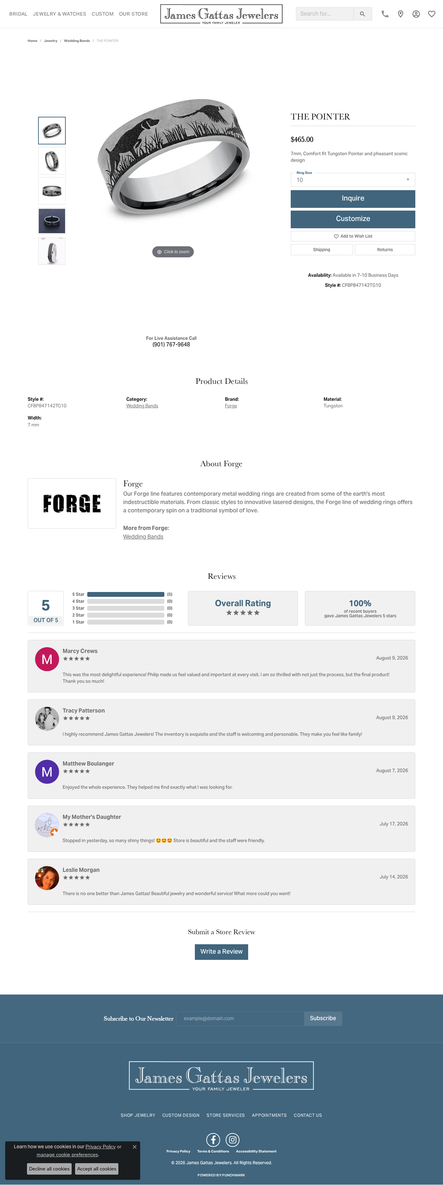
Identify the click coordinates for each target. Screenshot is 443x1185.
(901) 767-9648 (171, 345)
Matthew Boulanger (88, 763)
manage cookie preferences (67, 1154)
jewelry (50, 40)
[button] (416, 14)
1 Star (78, 622)
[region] (173, 190)
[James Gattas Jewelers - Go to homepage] (221, 1075)
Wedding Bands (77, 40)
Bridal (18, 14)
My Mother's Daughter (92, 817)
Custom (103, 14)
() (169, 594)
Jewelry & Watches (60, 14)
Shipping (321, 249)
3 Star (78, 608)
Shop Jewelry (138, 1115)
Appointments (269, 1115)
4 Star (78, 601)
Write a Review (221, 952)
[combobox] (325, 13)
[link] (385, 14)
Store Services (226, 1115)
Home (32, 40)
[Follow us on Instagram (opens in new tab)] (232, 1140)
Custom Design (181, 1115)
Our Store (133, 14)
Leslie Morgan (81, 870)
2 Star (78, 615)
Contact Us (308, 1115)
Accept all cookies (96, 1168)
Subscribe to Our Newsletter (138, 1018)
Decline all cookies (49, 1168)
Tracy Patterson (84, 710)
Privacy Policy (178, 1151)
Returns (385, 249)
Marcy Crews (80, 651)
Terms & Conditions (213, 1151)
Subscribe (323, 1019)
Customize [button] (353, 219)
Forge (231, 406)
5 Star (78, 594)
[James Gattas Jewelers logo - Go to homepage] (221, 14)
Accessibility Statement (256, 1151)
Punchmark (233, 1175)
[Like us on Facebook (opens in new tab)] (213, 1140)
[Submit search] (362, 13)
